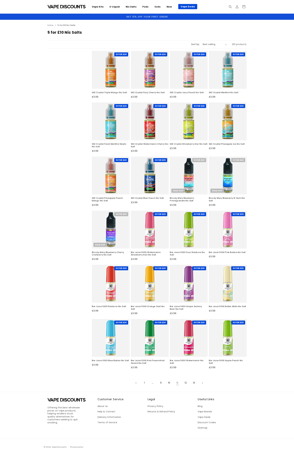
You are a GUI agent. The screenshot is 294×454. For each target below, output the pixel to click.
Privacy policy (76, 447)
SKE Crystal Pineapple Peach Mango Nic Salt (107, 199)
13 (194, 382)
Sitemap (202, 427)
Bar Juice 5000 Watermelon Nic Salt (187, 362)
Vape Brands (205, 411)
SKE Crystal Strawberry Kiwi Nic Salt (188, 144)
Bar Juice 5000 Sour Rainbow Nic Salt (187, 253)
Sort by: (195, 44)
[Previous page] (136, 383)
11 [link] (177, 383)
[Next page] (202, 383)
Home (50, 25)
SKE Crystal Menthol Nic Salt (223, 92)
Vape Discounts (59, 447)
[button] (99, 7)
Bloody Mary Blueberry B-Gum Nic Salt (227, 199)
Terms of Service (107, 422)
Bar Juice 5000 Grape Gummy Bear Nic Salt (186, 307)
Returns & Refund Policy (161, 411)
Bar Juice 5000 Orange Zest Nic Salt (148, 307)
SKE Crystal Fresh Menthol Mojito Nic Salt (109, 145)
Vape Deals (204, 417)
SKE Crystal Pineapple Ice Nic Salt (227, 144)
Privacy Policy (155, 406)
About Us (103, 406)
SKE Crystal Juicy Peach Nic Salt (187, 92)
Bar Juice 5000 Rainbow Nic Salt (109, 306)
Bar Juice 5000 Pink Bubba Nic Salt (227, 252)
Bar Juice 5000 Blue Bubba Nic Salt (110, 360)
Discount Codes (207, 422)
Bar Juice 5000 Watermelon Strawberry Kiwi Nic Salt (146, 253)
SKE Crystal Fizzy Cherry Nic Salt (148, 92)
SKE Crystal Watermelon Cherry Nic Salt (150, 145)
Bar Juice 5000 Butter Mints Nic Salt (227, 306)
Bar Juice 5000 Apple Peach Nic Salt (226, 362)
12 (186, 382)
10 (169, 382)
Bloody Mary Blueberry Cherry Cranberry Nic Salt (108, 253)
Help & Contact (106, 411)
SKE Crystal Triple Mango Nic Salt (109, 92)
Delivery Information (109, 417)
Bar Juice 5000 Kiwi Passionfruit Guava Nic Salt (148, 362)
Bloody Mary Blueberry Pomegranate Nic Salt (182, 199)
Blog (200, 406)
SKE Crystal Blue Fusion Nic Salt (147, 198)
